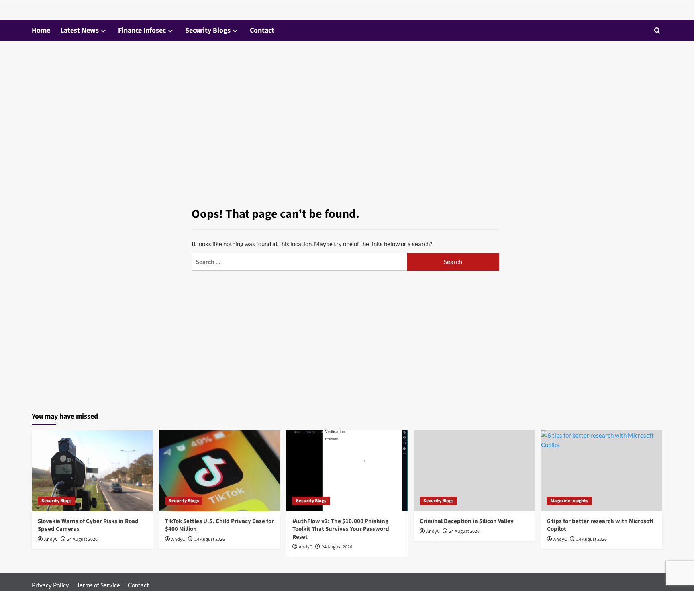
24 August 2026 (82, 539)
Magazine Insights (569, 500)
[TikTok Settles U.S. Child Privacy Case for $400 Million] (219, 470)
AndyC (51, 539)
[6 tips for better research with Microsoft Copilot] (601, 470)
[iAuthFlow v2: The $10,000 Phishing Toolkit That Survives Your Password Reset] (347, 470)
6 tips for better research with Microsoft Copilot (600, 525)
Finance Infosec (142, 30)
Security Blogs (208, 30)
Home (41, 30)
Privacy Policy (50, 585)
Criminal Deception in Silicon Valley (467, 521)
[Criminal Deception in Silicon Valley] (474, 470)
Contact (262, 30)
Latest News (79, 30)
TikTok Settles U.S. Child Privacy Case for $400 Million (219, 525)
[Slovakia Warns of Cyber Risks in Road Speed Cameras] (92, 470)
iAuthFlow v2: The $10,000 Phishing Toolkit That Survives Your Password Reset (340, 529)
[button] (657, 30)
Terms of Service (98, 585)
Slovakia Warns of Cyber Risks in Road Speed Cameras (88, 525)
